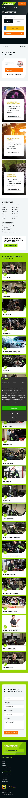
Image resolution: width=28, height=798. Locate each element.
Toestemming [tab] (5, 382)
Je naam (6, 695)
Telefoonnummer (8, 710)
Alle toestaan (14, 408)
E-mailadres (7, 702)
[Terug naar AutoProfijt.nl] (9, 3)
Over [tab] (23, 382)
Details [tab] (14, 382)
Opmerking (7, 718)
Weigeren (14, 418)
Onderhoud (18, 21)
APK (8, 21)
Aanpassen (13, 413)
